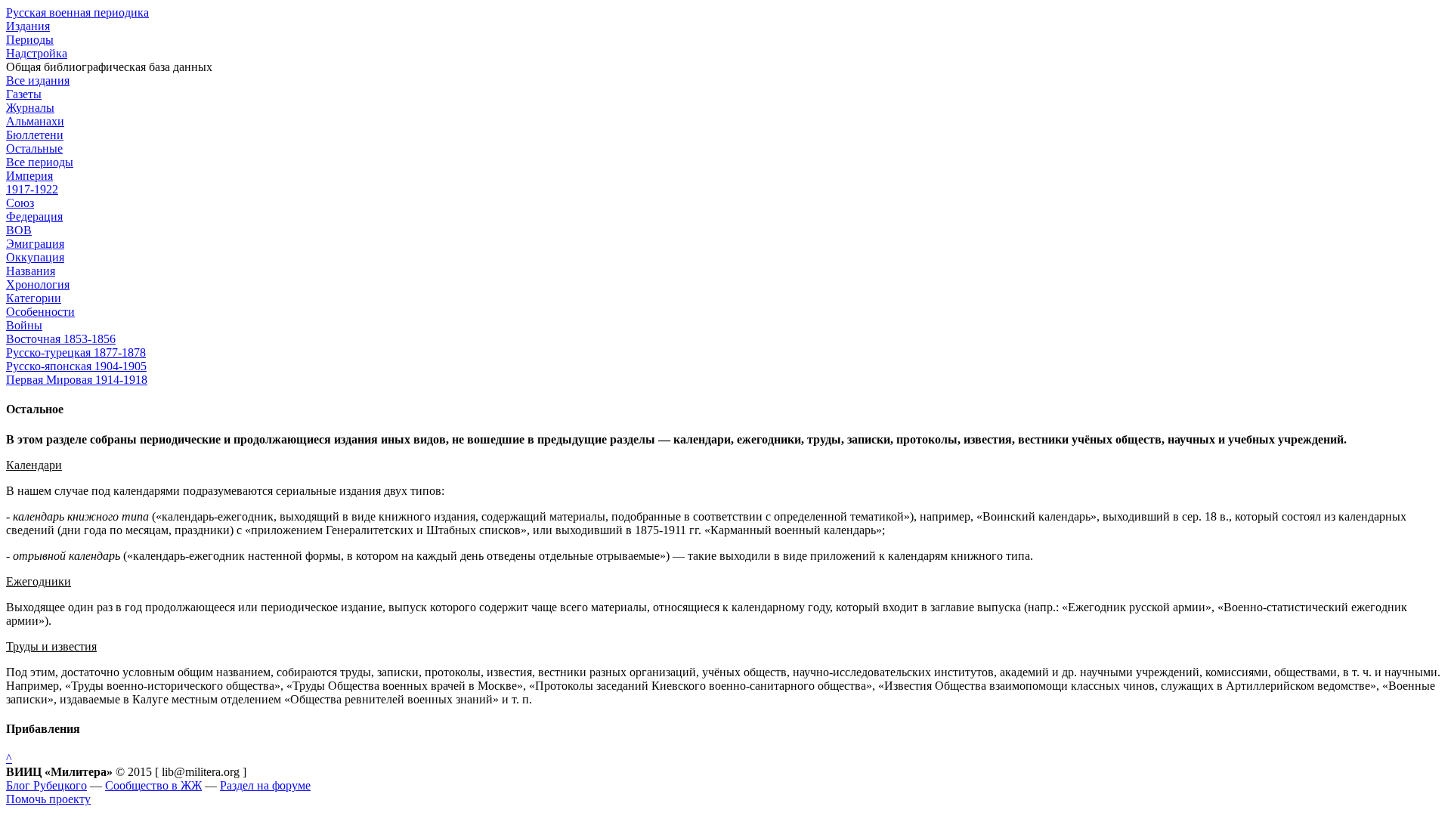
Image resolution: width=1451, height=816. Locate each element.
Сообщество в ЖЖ (153, 785)
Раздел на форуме (265, 785)
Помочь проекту (48, 799)
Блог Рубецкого (46, 785)
